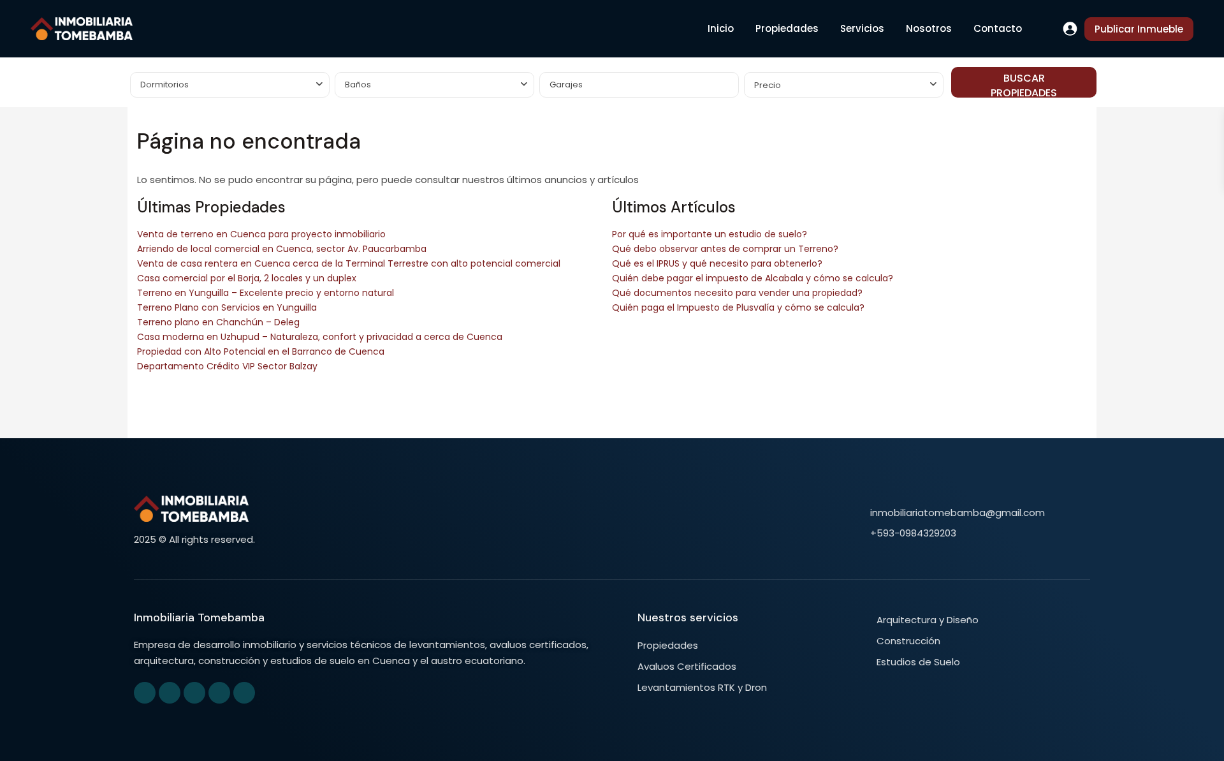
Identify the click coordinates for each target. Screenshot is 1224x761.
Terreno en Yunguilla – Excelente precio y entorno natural (265, 292)
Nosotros (929, 28)
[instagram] (244, 693)
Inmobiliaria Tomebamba (199, 617)
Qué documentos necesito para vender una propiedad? (737, 292)
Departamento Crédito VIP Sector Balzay (227, 366)
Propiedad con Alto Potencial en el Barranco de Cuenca (260, 351)
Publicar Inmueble (1139, 29)
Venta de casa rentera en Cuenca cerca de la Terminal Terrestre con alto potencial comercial (348, 263)
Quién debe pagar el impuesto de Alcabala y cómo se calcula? (752, 278)
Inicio (721, 28)
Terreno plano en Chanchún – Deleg (218, 322)
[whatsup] (169, 693)
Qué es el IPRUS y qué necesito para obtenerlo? (717, 263)
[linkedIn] (194, 693)
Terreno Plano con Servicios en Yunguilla (227, 307)
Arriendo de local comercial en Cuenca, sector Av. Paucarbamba (281, 248)
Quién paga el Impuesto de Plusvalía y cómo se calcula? (738, 307)
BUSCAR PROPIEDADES (1024, 84)
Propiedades (787, 28)
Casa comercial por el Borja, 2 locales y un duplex (246, 278)
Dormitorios (164, 84)
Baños (358, 84)
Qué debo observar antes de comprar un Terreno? (725, 248)
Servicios (862, 28)
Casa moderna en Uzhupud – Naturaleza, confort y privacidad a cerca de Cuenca (319, 336)
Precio (767, 85)
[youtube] (219, 693)
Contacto (997, 28)
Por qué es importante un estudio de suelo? (709, 234)
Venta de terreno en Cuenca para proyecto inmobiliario (261, 234)
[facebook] (145, 693)
